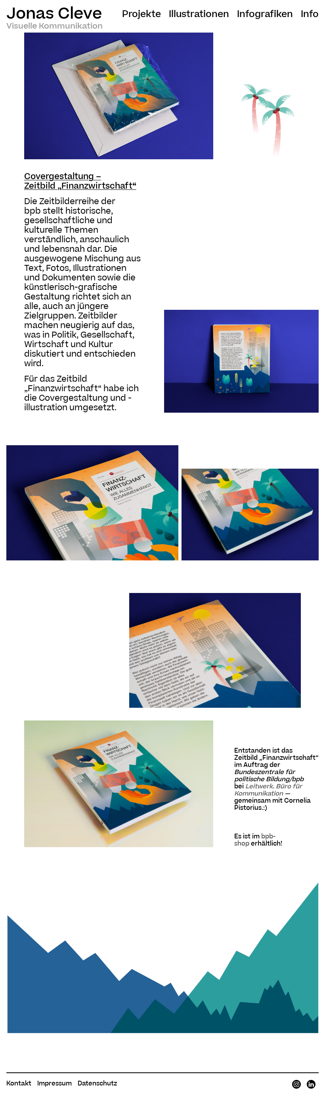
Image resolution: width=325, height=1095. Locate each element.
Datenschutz (97, 1083)
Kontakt (18, 1083)
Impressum (54, 1083)
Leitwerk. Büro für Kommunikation (268, 790)
